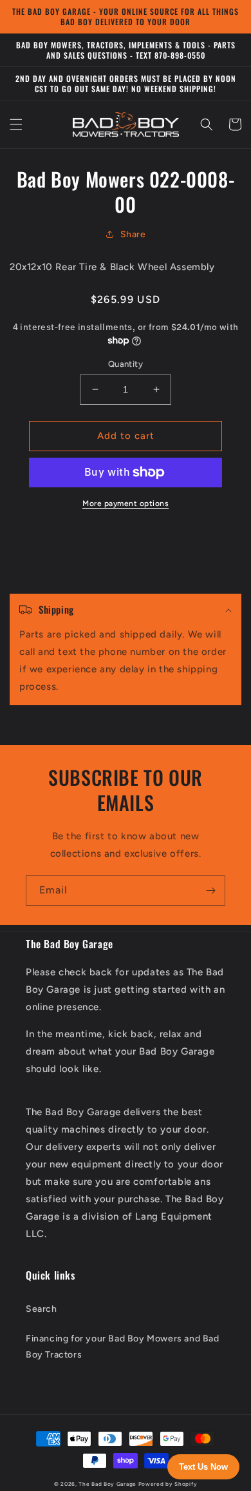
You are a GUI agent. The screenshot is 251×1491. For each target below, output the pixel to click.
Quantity (125, 364)
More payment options (125, 503)
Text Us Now (203, 1467)
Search (41, 1308)
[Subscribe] (210, 890)
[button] (16, 124)
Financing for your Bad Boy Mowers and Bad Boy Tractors (122, 1346)
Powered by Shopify (168, 1484)
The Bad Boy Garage (107, 1484)
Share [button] (133, 234)
